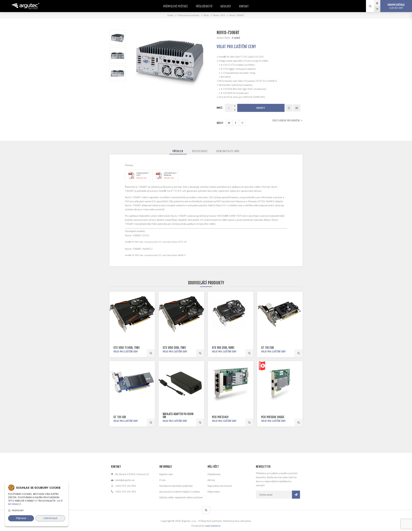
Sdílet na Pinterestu (242, 123)
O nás (162, 480)
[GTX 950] (230, 314)
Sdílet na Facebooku (236, 123)
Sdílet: (220, 122)
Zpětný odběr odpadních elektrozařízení (181, 497)
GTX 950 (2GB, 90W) (223, 347)
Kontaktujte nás (227, 151)
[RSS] (206, 510)
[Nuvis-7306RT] (138, 180)
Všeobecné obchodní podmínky (176, 485)
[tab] (178, 151)
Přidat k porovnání (288, 107)
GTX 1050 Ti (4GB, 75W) (126, 347)
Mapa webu (213, 491)
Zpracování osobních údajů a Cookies (179, 491)
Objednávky (213, 474)
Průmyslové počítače (175, 6)
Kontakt (244, 6)
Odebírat (296, 495)
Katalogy (225, 6)
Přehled (178, 151)
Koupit (261, 107)
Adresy (211, 480)
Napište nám (166, 474)
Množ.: (220, 107)
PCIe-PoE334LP (220, 417)
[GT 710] (280, 314)
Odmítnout (50, 518)
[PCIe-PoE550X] (280, 383)
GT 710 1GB (119, 417)
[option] (117, 38)
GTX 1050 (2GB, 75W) (174, 347)
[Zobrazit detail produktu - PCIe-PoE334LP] (230, 383)
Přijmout (21, 518)
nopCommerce (213, 525)
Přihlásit (379, 3)
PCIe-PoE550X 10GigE (272, 417)
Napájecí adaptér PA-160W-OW (178, 415)
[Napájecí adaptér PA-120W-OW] (181, 383)
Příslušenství (204, 6)
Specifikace (200, 151)
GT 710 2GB (267, 347)
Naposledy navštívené (219, 485)
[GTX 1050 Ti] (132, 314)
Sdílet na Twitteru (229, 123)
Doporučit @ (296, 107)
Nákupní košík (396, 6)
